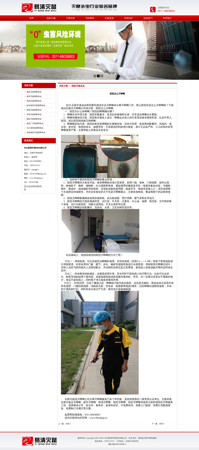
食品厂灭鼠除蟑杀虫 (35, 123)
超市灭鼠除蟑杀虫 (34, 96)
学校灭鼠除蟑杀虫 (34, 114)
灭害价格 (70, 18)
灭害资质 (109, 18)
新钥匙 (141, 438)
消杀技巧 (148, 18)
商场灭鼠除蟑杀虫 (34, 101)
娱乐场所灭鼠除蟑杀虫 (36, 105)
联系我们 (167, 18)
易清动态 (128, 18)
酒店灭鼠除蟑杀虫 (34, 92)
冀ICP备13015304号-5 (117, 444)
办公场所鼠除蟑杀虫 (35, 128)
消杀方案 (51, 18)
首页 (31, 18)
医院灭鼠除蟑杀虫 (34, 110)
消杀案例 (90, 18)
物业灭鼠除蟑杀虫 (34, 119)
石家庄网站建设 (150, 438)
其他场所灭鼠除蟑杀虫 (36, 132)
